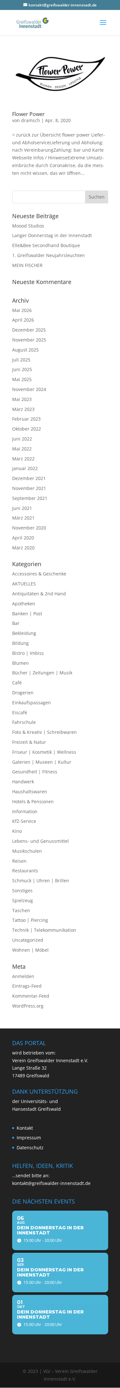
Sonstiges (22, 890)
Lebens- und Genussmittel (40, 841)
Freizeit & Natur (29, 742)
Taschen (21, 910)
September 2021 (29, 498)
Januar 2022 (25, 468)
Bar (16, 623)
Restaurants (25, 871)
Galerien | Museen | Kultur (41, 762)
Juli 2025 (21, 360)
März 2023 (23, 409)
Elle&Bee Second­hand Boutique (46, 245)
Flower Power (28, 114)
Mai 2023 (22, 399)
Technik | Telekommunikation (44, 930)
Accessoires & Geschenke (39, 574)
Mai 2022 (22, 449)
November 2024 (29, 389)
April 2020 (23, 538)
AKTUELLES (24, 584)
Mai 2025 (22, 379)
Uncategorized (27, 940)
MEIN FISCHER (27, 265)
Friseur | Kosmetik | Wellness (44, 752)
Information (24, 811)
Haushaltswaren (29, 791)
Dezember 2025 (29, 330)
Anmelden (23, 976)
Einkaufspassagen (31, 702)
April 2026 (23, 320)
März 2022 (23, 459)
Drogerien (23, 693)
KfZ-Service (24, 821)
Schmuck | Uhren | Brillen (40, 880)
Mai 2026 (22, 310)
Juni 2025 (22, 369)
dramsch (30, 120)
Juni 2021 (22, 508)
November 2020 (29, 528)
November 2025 (29, 340)
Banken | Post (27, 613)
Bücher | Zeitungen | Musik (42, 673)
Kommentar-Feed (30, 996)
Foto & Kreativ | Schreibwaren (44, 732)
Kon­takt (25, 1128)
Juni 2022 (22, 439)
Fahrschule (24, 722)
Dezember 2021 (29, 478)
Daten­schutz (30, 1147)
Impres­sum (29, 1137)
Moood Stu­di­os (28, 226)
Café (17, 683)
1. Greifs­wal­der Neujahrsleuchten (48, 255)
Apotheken (23, 604)
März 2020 (23, 548)
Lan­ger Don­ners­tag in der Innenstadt (52, 235)
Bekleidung (24, 633)
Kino (17, 831)
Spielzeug (22, 900)
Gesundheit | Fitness (34, 772)
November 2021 (29, 488)
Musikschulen (27, 851)
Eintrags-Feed (27, 986)
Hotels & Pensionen (33, 801)
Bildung (20, 643)
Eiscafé (19, 712)
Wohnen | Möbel (30, 950)
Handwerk (23, 782)
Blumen (20, 663)
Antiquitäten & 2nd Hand (39, 594)
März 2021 (23, 518)
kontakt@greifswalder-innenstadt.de (51, 1183)
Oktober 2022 (26, 429)
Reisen (19, 861)
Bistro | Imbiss (28, 653)
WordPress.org (28, 1006)
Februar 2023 (26, 419)
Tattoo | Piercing (30, 920)
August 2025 (25, 350)
